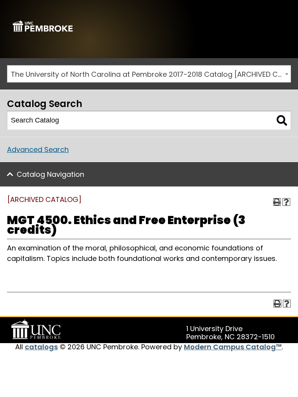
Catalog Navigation (50, 174)
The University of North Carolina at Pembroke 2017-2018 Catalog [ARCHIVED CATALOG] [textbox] (151, 74)
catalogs (41, 347)
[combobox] (149, 74)
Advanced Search (38, 149)
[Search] (282, 120)
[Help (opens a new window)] (286, 202)
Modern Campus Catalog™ (233, 347)
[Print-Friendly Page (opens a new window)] (277, 202)
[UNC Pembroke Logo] (37, 329)
